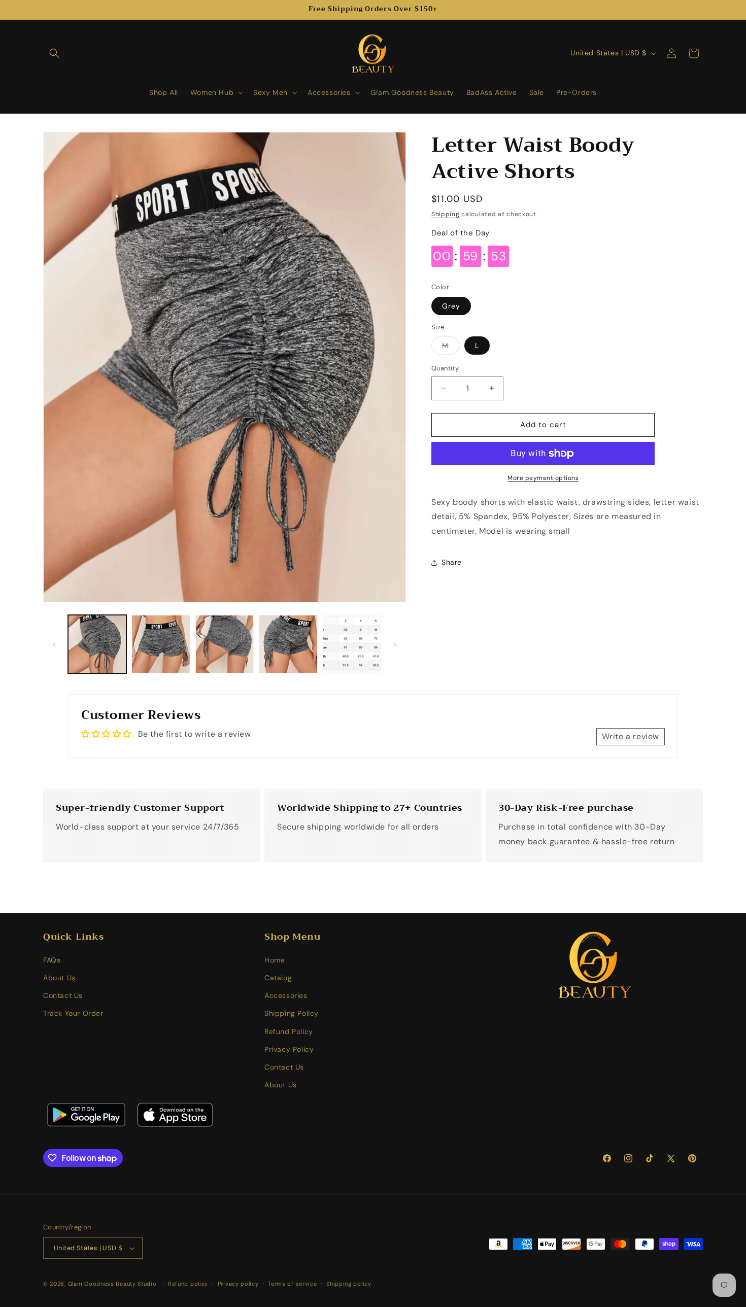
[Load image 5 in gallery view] (352, 644)
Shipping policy (348, 1283)
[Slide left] (54, 644)
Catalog (278, 978)
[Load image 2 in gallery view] (160, 644)
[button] (54, 53)
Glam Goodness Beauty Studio (113, 1283)
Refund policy (188, 1283)
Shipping (445, 214)
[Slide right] (395, 644)
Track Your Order (73, 1013)
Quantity (445, 368)
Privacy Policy (289, 1049)
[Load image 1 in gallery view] (97, 644)
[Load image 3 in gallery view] (224, 644)
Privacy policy (238, 1283)
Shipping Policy (291, 1013)
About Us (59, 978)
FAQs (51, 960)
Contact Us (63, 996)
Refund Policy (288, 1032)
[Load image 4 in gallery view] (288, 644)
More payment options (543, 478)
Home (274, 960)
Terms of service (292, 1283)
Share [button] (452, 562)
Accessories (286, 996)
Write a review (630, 736)
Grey (451, 306)
